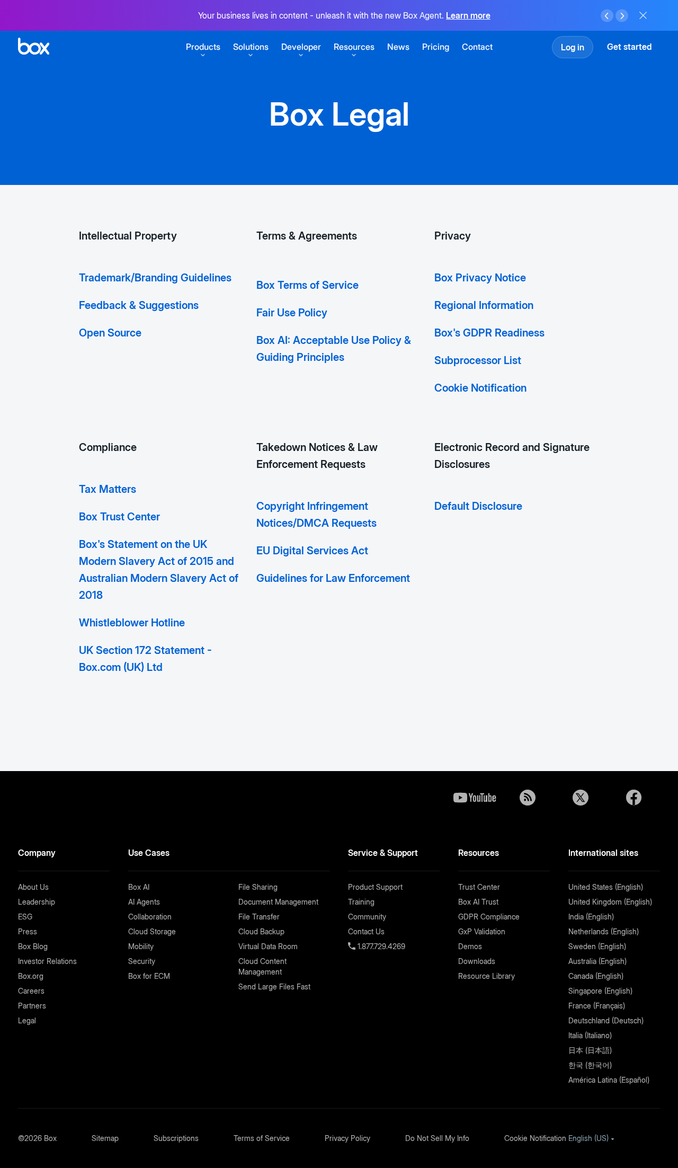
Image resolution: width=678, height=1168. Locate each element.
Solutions (251, 46)
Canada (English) (595, 975)
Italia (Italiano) (590, 1035)
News (398, 46)
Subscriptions (176, 1138)
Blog (527, 797)
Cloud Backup (261, 931)
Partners (32, 1005)
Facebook (633, 797)
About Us (33, 886)
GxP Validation (481, 931)
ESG (25, 916)
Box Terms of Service (307, 285)
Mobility (141, 946)
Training (361, 901)
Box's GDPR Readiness (489, 332)
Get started (629, 46)
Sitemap (105, 1138)
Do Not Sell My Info (437, 1138)
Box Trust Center (119, 516)
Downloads (476, 961)
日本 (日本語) (590, 1050)
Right (621, 16)
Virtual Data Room (268, 946)
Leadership (36, 901)
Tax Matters (107, 489)
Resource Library (486, 975)
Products (203, 46)
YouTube (474, 797)
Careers (31, 990)
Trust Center (479, 886)
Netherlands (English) (603, 931)
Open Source (110, 332)
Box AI (138, 886)
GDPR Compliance (489, 916)
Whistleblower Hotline (132, 622)
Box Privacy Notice (480, 277)
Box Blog (33, 946)
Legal (27, 1020)
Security (141, 961)
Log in (572, 47)
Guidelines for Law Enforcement (333, 578)
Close (643, 15)
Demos (470, 946)
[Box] (33, 47)
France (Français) (596, 1005)
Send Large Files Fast (274, 986)
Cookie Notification (480, 388)
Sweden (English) (597, 946)
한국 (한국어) (590, 1064)
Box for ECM (149, 975)
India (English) (591, 916)
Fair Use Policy (291, 312)
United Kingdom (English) (610, 901)
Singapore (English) (600, 990)
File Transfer (259, 916)
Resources (354, 46)
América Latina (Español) (608, 1079)
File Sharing (258, 886)
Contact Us (366, 931)
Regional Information (483, 305)
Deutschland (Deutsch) (606, 1020)
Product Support (375, 886)
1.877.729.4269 (380, 946)
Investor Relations (47, 961)
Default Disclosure (478, 506)
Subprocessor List (477, 360)
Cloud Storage (152, 931)
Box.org (30, 975)
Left (607, 16)
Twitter (580, 797)
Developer (301, 46)
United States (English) (605, 886)
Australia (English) (597, 961)
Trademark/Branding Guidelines (155, 277)
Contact (477, 46)
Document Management (278, 901)
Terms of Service (262, 1138)
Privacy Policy (347, 1138)
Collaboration (150, 916)
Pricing (435, 46)
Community (367, 916)
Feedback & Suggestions (139, 305)
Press (27, 931)
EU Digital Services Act (312, 550)
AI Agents (144, 901)
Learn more (468, 15)
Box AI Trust (478, 901)
